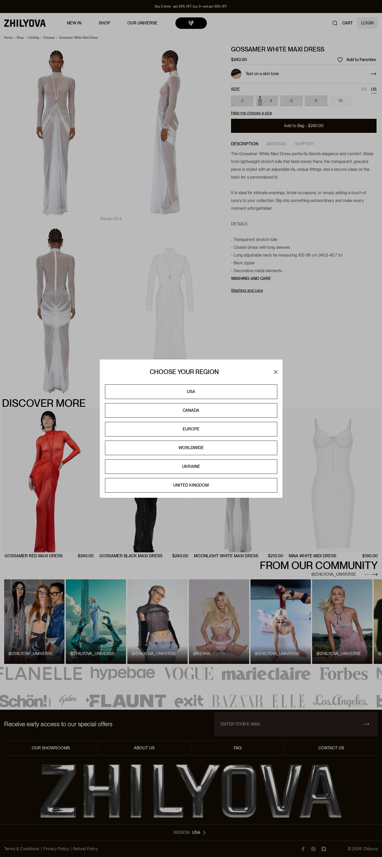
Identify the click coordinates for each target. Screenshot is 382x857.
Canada (191, 410)
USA (191, 391)
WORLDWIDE (191, 447)
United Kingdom (191, 485)
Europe (191, 429)
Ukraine (191, 466)
